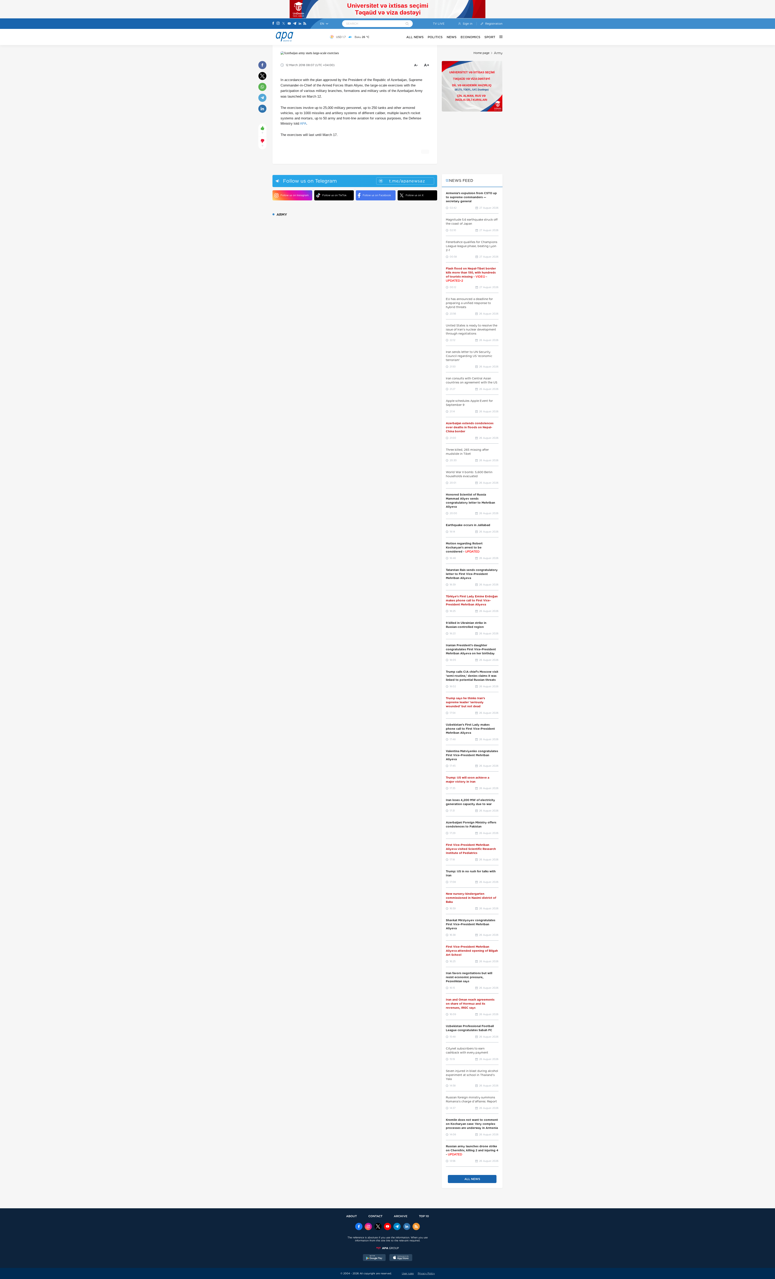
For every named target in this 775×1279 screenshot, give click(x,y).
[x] (378, 1227)
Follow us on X (415, 195)
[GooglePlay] (374, 1258)
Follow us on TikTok (334, 195)
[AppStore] (400, 1258)
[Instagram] (278, 24)
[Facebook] (273, 24)
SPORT (489, 37)
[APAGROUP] (387, 1248)
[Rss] (304, 24)
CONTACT (375, 1216)
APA (303, 123)
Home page (481, 53)
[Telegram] (294, 24)
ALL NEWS (415, 37)
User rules (408, 1273)
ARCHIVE (400, 1216)
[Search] (407, 24)
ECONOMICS (470, 37)
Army (498, 53)
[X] (283, 24)
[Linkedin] (300, 24)
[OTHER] (499, 37)
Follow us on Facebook (377, 195)
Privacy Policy (426, 1273)
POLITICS (435, 37)
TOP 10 (424, 1216)
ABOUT (351, 1216)
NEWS (452, 37)
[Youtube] (289, 24)
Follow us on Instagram (295, 195)
